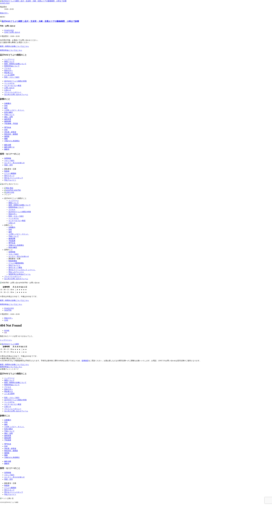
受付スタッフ (9, 176)
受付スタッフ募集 (15, 267)
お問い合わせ (9, 88)
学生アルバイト (10, 180)
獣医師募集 (12, 261)
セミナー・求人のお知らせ (14, 163)
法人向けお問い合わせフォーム (16, 94)
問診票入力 (8, 73)
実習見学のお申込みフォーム (19, 274)
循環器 (6, 136)
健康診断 (7, 121)
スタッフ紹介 (9, 160)
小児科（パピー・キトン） (14, 110)
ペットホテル (9, 83)
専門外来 (7, 127)
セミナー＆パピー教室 (12, 85)
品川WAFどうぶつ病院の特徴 (15, 81)
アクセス (7, 68)
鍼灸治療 (7, 145)
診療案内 (7, 103)
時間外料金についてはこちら (11, 50)
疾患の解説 (8, 112)
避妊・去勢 (8, 117)
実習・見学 (8, 165)
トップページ (9, 59)
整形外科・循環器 (11, 134)
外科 (6, 106)
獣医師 (6, 171)
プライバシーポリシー (12, 92)
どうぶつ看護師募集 (16, 263)
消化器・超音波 (10, 132)
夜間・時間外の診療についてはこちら (14, 46)
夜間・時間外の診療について (15, 64)
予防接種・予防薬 (11, 123)
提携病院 (85, 361)
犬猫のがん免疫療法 (12, 141)
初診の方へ (8, 70)
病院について (9, 61)
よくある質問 (9, 75)
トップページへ (6, 340)
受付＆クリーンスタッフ (13, 178)
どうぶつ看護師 (10, 173)
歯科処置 (7, 119)
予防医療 (11, 241)
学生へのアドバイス (16, 272)
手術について (9, 115)
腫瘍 (6, 139)
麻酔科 (6, 149)
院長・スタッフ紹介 (12, 77)
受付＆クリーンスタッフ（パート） (22, 270)
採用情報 (7, 158)
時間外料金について (12, 66)
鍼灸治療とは (9, 147)
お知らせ (7, 90)
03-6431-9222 (5, 3)
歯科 (6, 108)
